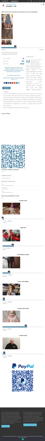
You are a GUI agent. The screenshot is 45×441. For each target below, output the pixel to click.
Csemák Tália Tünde (23, 308)
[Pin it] (12, 83)
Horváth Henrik (23, 335)
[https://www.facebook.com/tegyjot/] (4, 83)
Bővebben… (5, 426)
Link (9, 178)
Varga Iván (23, 227)
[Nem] (43, 437)
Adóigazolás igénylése (30, 424)
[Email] (19, 83)
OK (22, 439)
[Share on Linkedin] (15, 83)
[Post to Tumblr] (10, 83)
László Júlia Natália (23, 281)
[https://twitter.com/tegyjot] (6, 83)
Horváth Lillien (23, 200)
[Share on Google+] (8, 83)
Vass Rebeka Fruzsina (23, 254)
